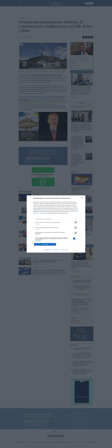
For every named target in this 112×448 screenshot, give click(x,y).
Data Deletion (47, 249)
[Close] (82, 198)
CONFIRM (45, 244)
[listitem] (56, 219)
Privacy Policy (64, 249)
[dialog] (56, 224)
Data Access (56, 249)
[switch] (75, 222)
